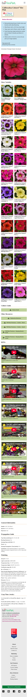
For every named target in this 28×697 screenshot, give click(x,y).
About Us (14, 646)
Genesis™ (13, 677)
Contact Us (14, 650)
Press (14, 658)
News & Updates (14, 656)
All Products (14, 665)
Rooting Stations (14, 679)
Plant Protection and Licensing (8, 621)
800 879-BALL (15, 614)
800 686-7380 (13, 616)
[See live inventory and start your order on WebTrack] (8, 14)
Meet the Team (14, 648)
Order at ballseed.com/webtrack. (11, 613)
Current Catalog (14, 667)
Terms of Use (5, 619)
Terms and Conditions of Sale (14, 619)
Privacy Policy (18, 621)
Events (14, 659)
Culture (13, 675)
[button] (24, 2)
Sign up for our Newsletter (14, 686)
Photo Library (14, 669)
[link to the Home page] (9, 2)
